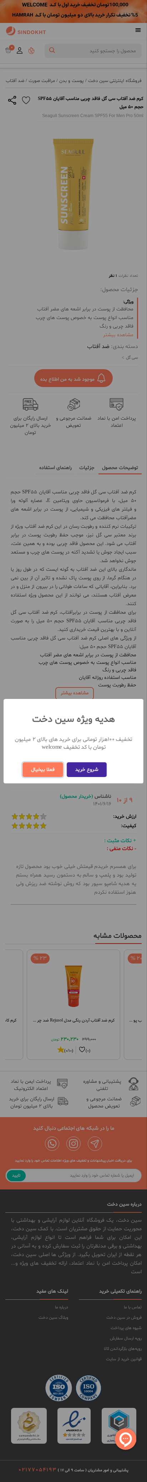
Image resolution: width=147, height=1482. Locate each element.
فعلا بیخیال (43, 769)
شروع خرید (86, 769)
